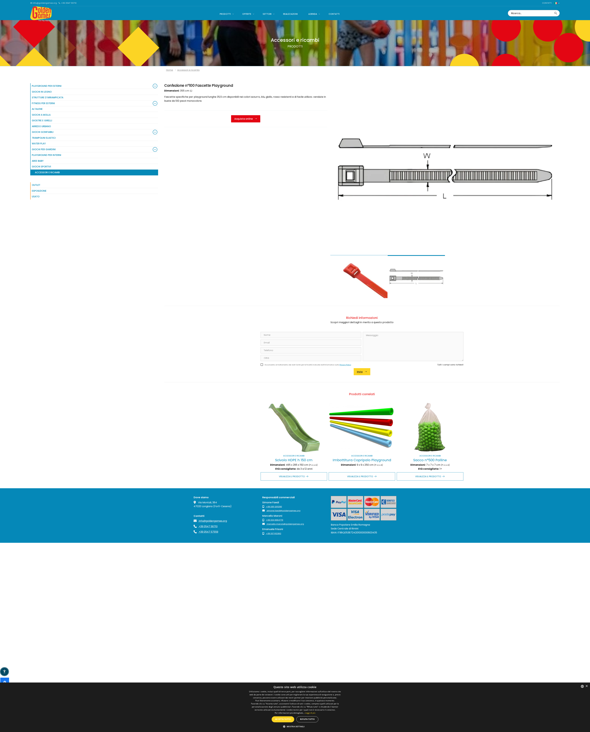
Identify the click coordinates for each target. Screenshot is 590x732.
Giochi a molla (41, 114)
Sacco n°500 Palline (430, 460)
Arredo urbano (41, 126)
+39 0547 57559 (208, 532)
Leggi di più (310, 713)
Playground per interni (46, 155)
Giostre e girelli (42, 120)
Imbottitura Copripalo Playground (362, 460)
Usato (35, 196)
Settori (267, 14)
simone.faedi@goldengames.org (283, 510)
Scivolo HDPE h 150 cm (294, 460)
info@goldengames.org (44, 3)
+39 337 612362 (273, 533)
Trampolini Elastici (44, 137)
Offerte (246, 14)
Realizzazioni (290, 14)
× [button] (586, 686)
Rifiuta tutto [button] (307, 719)
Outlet (36, 185)
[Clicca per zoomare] (445, 169)
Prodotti (225, 14)
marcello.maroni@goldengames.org (285, 524)
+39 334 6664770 (274, 520)
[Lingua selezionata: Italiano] (557, 3)
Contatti (547, 3)
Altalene (37, 109)
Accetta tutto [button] (283, 719)
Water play (39, 143)
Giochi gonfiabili (42, 132)
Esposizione (39, 190)
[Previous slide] (335, 186)
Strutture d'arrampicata (47, 97)
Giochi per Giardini (44, 149)
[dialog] (295, 707)
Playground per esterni (46, 86)
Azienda (312, 14)
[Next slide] (554, 186)
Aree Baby (37, 160)
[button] (295, 726)
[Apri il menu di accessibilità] (4, 671)
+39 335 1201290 (274, 506)
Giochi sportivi (41, 166)
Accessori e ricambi (294, 455)
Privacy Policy (345, 365)
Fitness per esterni (43, 103)
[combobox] (582, 686)
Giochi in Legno (42, 91)
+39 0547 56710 (68, 3)
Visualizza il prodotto (292, 476)
